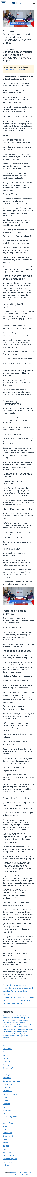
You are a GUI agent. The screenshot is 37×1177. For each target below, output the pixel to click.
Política (6, 1139)
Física (5, 1107)
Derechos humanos (11, 1081)
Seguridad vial (9, 1155)
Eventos (6, 1100)
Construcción (8, 1068)
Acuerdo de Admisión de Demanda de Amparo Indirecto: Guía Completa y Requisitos (18, 1030)
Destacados (8, 1084)
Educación (7, 1091)
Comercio (7, 1061)
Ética (5, 1097)
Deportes (7, 1078)
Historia (6, 1113)
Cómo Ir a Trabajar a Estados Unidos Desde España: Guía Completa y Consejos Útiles (17, 1017)
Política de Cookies (21, 1174)
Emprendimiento (10, 1094)
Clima (5, 1058)
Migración (7, 1126)
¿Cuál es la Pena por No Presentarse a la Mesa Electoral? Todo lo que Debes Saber (18, 1026)
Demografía (8, 1074)
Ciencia (6, 1055)
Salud (5, 1149)
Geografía (7, 1110)
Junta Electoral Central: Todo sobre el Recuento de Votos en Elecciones (15, 1021)
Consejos (7, 1065)
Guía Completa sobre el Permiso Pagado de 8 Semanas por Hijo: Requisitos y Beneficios (18, 1000)
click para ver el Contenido (14, 70)
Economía (7, 1087)
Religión (6, 1146)
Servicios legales (10, 1158)
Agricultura (7, 1045)
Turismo (6, 1165)
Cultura (6, 1071)
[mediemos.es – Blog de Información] (11, 3)
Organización (8, 1136)
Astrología (7, 1048)
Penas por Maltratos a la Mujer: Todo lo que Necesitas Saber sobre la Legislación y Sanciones (17, 1036)
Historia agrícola (10, 1116)
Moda (5, 1129)
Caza (5, 1052)
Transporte (7, 1162)
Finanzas (6, 1103)
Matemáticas (8, 1123)
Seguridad (7, 1152)
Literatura (7, 1120)
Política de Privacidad (18, 1172)
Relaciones (7, 1142)
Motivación (7, 1133)
